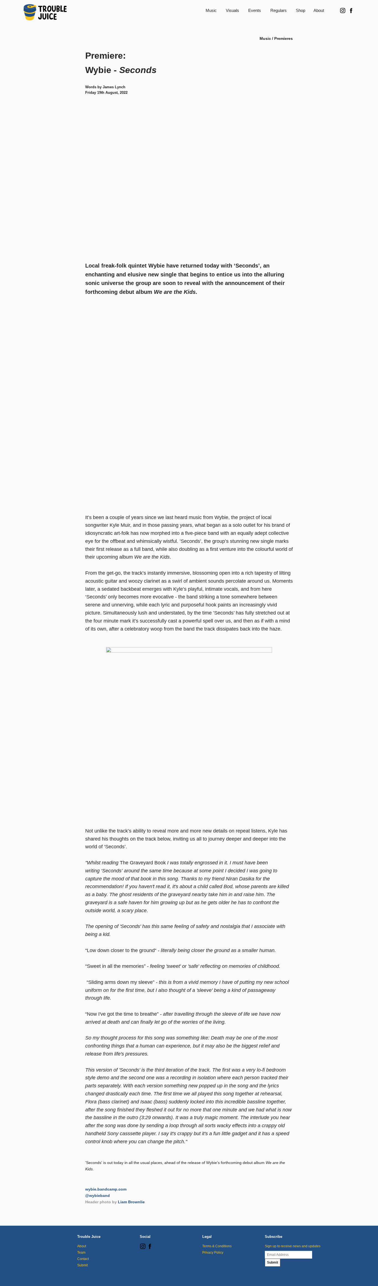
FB (351, 10)
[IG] (143, 1248)
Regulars (278, 10)
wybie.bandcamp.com (105, 1189)
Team (81, 1252)
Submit (82, 1265)
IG (342, 10)
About (319, 10)
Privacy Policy (212, 1252)
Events (254, 10)
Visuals (232, 10)
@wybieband (97, 1195)
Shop (300, 10)
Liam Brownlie (131, 1202)
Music (211, 10)
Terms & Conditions (217, 1246)
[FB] (150, 1248)
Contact (83, 1259)
